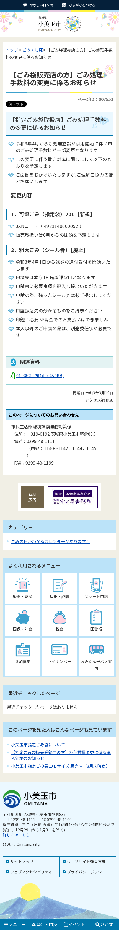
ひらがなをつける (82, 4)
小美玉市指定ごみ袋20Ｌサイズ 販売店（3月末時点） (60, 766)
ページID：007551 (95, 99)
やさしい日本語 (41, 4)
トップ (12, 50)
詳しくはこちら (16, 835)
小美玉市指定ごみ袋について (38, 744)
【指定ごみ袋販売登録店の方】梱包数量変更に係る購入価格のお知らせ (61, 755)
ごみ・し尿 (32, 50)
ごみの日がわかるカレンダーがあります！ (50, 541)
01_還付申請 (40, 375)
